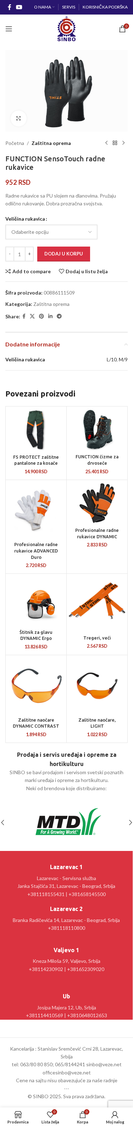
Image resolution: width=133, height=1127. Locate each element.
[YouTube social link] (18, 7)
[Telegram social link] (59, 316)
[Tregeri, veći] (97, 604)
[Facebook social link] (9, 7)
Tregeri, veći (97, 637)
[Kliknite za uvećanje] (19, 118)
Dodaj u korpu (63, 254)
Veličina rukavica (25, 219)
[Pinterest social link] (41, 316)
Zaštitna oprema (51, 143)
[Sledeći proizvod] (123, 143)
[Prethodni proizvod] (106, 143)
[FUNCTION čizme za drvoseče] (97, 429)
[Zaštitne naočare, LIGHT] (97, 685)
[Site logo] (66, 28)
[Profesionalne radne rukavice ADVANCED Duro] (36, 510)
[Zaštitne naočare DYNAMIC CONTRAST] (36, 685)
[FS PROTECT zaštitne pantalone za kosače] (36, 429)
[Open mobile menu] (9, 29)
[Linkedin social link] (50, 316)
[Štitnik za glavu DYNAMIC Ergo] (36, 601)
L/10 (112, 359)
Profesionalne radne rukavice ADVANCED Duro (36, 550)
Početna (14, 143)
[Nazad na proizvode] (115, 143)
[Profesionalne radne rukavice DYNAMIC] (97, 503)
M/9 (123, 359)
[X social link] (32, 316)
